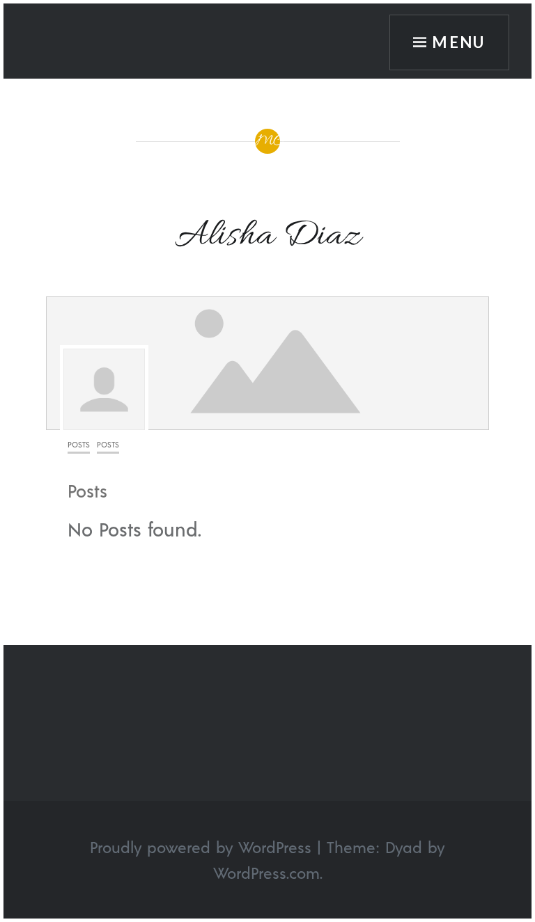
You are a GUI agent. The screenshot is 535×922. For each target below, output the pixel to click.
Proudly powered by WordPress (200, 847)
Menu (458, 42)
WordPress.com (266, 873)
